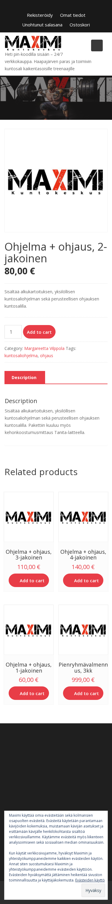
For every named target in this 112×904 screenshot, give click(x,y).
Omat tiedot (72, 15)
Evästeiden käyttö (90, 880)
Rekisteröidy (40, 15)
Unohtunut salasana (42, 25)
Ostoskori (80, 25)
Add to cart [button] (32, 580)
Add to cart (39, 332)
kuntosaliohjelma (21, 355)
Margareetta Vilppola (44, 348)
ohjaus (46, 355)
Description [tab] (24, 377)
